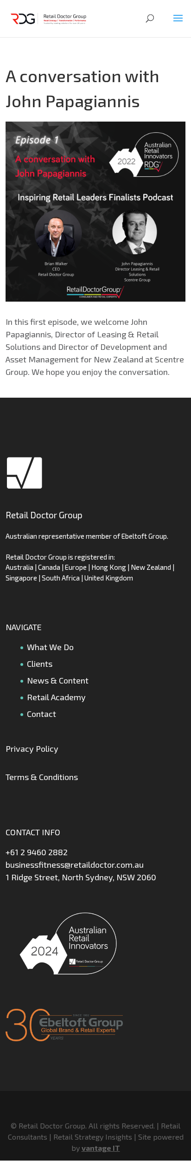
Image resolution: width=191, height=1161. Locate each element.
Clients (39, 663)
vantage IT (101, 1147)
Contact (41, 714)
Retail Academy (56, 697)
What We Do (50, 647)
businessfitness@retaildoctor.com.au (75, 864)
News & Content (58, 680)
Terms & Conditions (42, 777)
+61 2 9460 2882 (37, 852)
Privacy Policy (32, 748)
